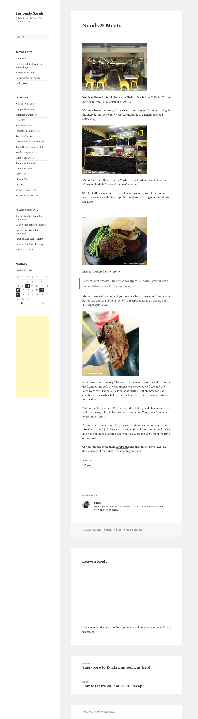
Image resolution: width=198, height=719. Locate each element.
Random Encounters (26, 130)
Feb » (42, 303)
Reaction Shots (23, 136)
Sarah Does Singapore (27, 147)
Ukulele (19, 179)
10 (27, 285)
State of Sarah (23, 157)
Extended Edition (24, 114)
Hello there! (22, 83)
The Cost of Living (34, 238)
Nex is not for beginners (28, 77)
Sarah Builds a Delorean (28, 141)
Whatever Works (24, 195)
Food (18, 120)
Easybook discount (25, 72)
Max (18, 249)
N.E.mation (21, 125)
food (128, 529)
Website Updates (24, 190)
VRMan (19, 184)
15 (18, 290)
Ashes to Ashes (23, 104)
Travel (19, 173)
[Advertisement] (32, 356)
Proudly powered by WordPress (98, 711)
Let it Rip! (21, 58)
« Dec (22, 303)
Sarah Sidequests (24, 152)
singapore (137, 529)
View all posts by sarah (106, 509)
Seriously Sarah (29, 13)
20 (42, 290)
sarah (18, 238)
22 (18, 294)
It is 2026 (28, 249)
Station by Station (25, 163)
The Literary (22, 168)
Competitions (22, 109)
